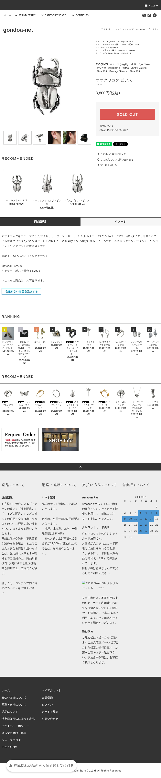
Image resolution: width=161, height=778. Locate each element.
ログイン (47, 704)
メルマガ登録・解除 (14, 732)
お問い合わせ (50, 718)
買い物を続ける (108, 165)
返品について (107, 125)
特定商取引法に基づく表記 (114, 130)
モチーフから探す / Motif (115, 44)
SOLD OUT (127, 114)
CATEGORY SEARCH (56, 15)
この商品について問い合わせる (116, 159)
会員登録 (47, 697)
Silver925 (132, 50)
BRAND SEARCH (28, 15)
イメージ (121, 221)
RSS (4, 747)
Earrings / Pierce (125, 41)
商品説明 (40, 221)
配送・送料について (14, 704)
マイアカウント (51, 690)
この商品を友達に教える (113, 154)
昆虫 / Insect (134, 44)
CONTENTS (82, 15)
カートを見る (50, 711)
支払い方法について (14, 697)
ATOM (13, 747)
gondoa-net (18, 30)
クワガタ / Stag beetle (108, 47)
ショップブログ (11, 740)
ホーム (7, 15)
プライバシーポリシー (15, 725)
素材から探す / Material (114, 50)
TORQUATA (109, 41)
